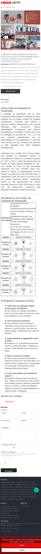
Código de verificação (8, 445)
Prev (3, 30)
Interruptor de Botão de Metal (9, 508)
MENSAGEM (10, 91)
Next (37, 30)
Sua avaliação (5, 420)
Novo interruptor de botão (8, 506)
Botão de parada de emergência (9, 515)
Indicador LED (10, 7)
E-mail (23, 413)
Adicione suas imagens (18, 453)
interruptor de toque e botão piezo (10, 518)
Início (2, 7)
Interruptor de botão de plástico (10, 511)
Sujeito (23, 420)
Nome (3, 413)
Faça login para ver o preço (12, 86)
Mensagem (5, 427)
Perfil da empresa (25, 506)
